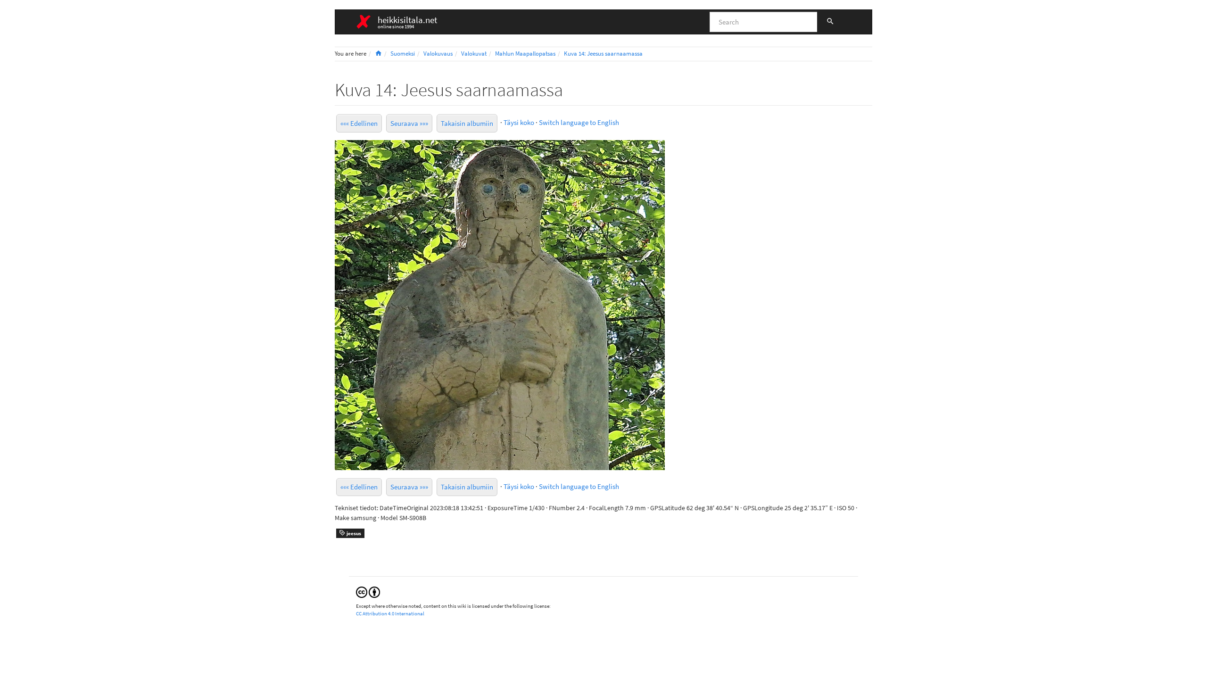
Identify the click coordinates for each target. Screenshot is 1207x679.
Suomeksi (402, 54)
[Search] (830, 22)
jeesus (353, 533)
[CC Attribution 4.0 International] (368, 592)
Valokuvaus (438, 54)
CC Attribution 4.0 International (390, 613)
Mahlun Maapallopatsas (525, 54)
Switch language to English (579, 122)
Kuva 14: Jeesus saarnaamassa (603, 54)
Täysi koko (519, 122)
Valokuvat (474, 54)
